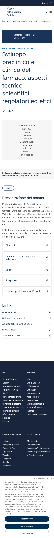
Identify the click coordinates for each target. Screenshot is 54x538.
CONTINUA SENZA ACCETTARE (42, 478)
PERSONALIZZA (27, 533)
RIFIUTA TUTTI (27, 526)
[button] (45, 12)
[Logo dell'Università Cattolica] (16, 12)
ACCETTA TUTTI (27, 519)
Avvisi (8, 188)
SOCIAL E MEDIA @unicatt (12, 434)
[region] (27, 506)
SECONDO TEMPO (33, 434)
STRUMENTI (31, 372)
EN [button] (50, 12)
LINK (4, 372)
